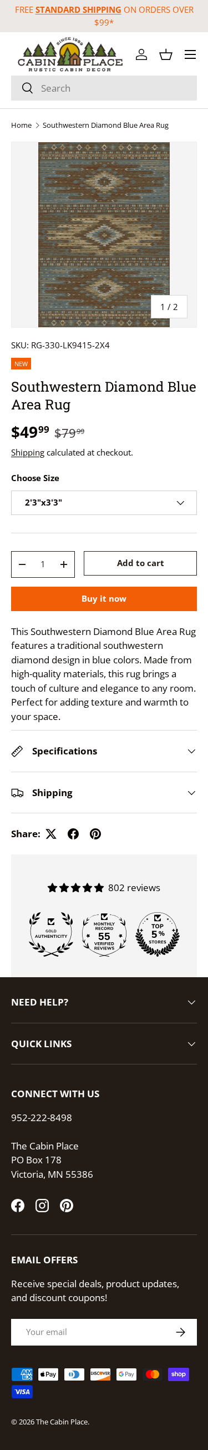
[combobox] (104, 88)
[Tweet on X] (51, 834)
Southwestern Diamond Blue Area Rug (106, 125)
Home (21, 125)
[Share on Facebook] (73, 834)
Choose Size (35, 477)
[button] (166, 54)
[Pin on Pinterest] (95, 834)
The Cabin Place (62, 1422)
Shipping (27, 452)
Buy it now (104, 598)
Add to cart (140, 562)
